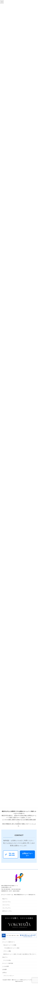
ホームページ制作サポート (8, 942)
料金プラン (5, 898)
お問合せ (4, 972)
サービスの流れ (7, 960)
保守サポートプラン (7, 911)
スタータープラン (6, 901)
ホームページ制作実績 (7, 963)
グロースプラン (6, 905)
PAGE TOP (35, 952)
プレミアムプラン (6, 908)
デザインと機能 (7, 951)
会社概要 (4, 969)
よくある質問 (5, 966)
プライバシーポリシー (8, 975)
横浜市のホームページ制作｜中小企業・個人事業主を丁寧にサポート (19, 954)
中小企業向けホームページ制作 (12, 948)
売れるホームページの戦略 (9, 945)
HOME (4, 939)
